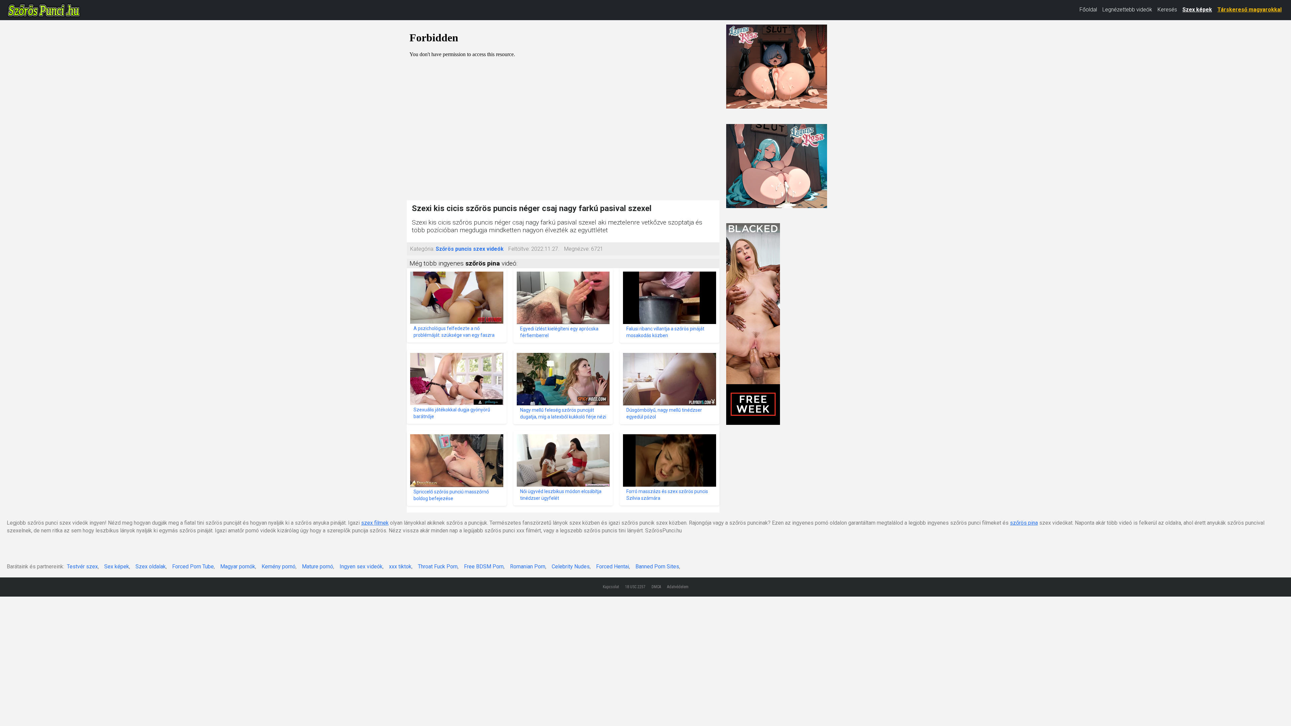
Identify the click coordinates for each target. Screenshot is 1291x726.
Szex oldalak (150, 566)
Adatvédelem (678, 586)
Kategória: (422, 249)
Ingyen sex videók (361, 566)
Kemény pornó (279, 566)
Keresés (1167, 9)
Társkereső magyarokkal (1249, 9)
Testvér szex (82, 566)
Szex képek (1197, 9)
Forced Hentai (612, 566)
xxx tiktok (400, 566)
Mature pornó (317, 566)
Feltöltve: (519, 249)
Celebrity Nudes (571, 566)
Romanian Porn (527, 566)
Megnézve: (577, 249)
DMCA (656, 586)
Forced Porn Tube (193, 566)
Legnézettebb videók (1127, 9)
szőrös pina (1024, 523)
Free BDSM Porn (484, 566)
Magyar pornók (237, 566)
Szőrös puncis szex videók (470, 249)
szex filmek (375, 523)
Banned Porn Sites (657, 566)
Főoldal (1088, 9)
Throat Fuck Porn (438, 566)
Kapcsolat (611, 586)
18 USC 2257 (635, 586)
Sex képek (116, 566)
